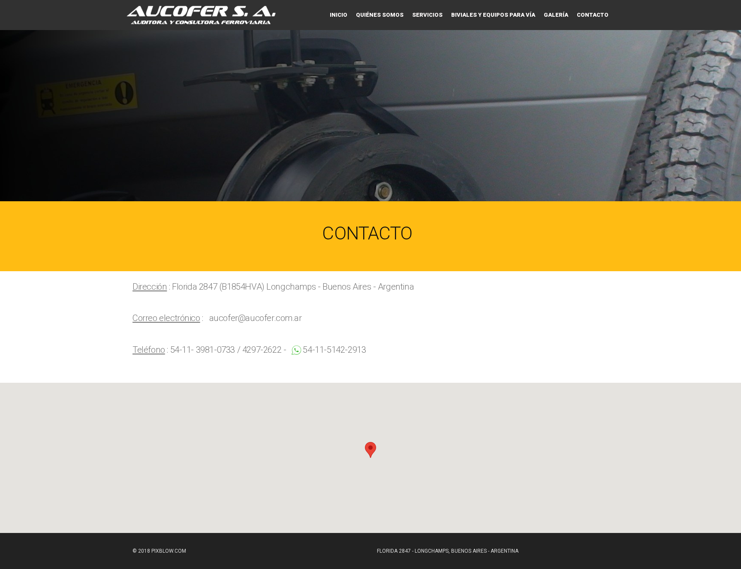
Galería (556, 15)
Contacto (592, 15)
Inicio (338, 15)
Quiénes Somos (380, 15)
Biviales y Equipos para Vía (493, 15)
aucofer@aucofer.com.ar (255, 318)
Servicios (427, 15)
